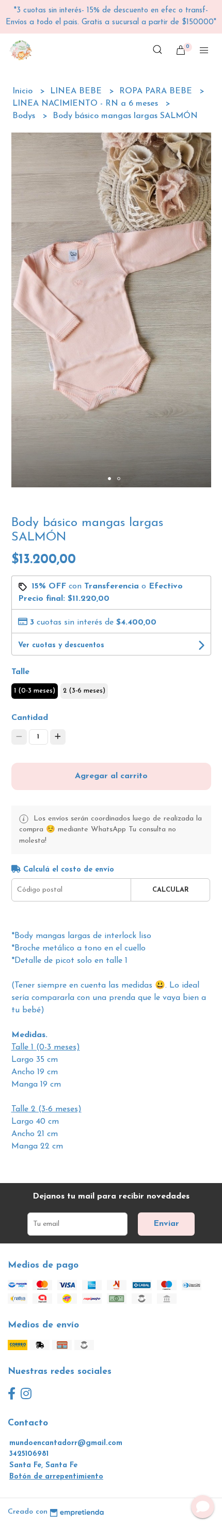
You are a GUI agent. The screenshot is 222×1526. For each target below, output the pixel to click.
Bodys (25, 116)
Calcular (170, 890)
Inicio (23, 91)
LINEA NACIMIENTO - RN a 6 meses (86, 104)
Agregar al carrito (111, 776)
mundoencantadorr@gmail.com (65, 1443)
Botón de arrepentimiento (56, 1477)
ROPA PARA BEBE (157, 91)
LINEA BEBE (77, 91)
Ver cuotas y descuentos (61, 645)
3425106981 (29, 1454)
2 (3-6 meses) (84, 690)
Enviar (166, 1224)
